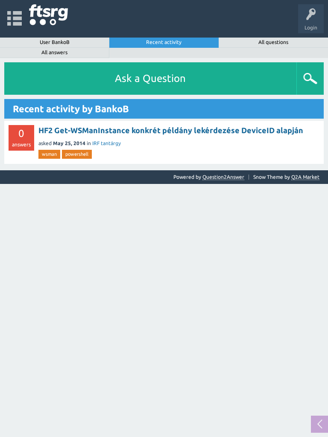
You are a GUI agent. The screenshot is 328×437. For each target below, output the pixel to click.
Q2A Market (305, 177)
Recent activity (164, 42)
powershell (76, 154)
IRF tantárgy (106, 143)
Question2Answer (223, 177)
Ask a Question (150, 78)
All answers (54, 52)
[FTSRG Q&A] (48, 14)
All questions (273, 42)
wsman (49, 154)
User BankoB (55, 42)
